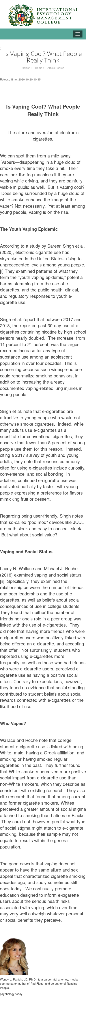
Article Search (55, 68)
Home (38, 68)
